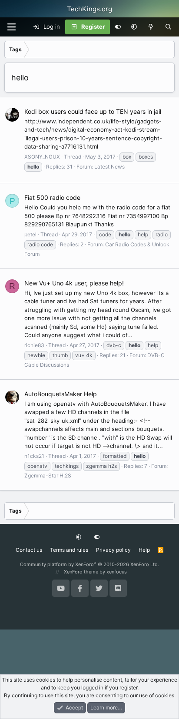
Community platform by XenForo (89, 564)
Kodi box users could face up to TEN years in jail (92, 111)
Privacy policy (113, 550)
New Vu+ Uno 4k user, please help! (74, 283)
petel (30, 234)
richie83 (34, 345)
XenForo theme (81, 572)
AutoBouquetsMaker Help (60, 394)
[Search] (168, 27)
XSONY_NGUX (42, 156)
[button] (134, 27)
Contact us (29, 550)
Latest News (109, 166)
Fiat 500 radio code (52, 197)
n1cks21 (34, 456)
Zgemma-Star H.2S (47, 475)
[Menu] (11, 27)
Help (144, 550)
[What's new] (151, 27)
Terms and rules (69, 550)
